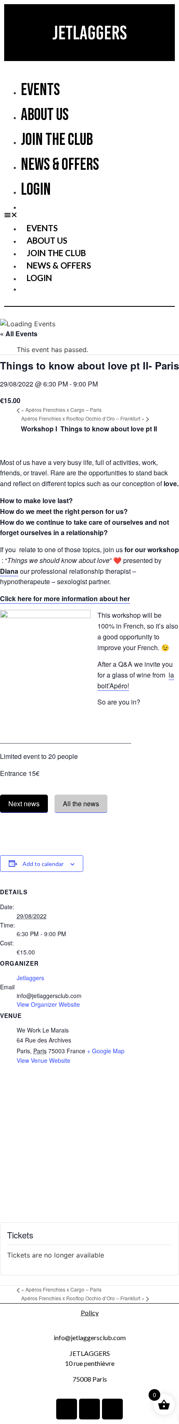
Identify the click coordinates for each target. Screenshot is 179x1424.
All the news (81, 803)
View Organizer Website (48, 1004)
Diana (9, 571)
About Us (45, 115)
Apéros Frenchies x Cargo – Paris (61, 409)
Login (36, 190)
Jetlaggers (30, 978)
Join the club (57, 140)
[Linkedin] (66, 1409)
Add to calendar (43, 863)
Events (40, 90)
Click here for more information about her (65, 598)
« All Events (18, 333)
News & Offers (60, 165)
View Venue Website (43, 1060)
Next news (24, 803)
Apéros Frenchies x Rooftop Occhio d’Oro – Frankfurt (82, 418)
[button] (89, 215)
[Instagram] (89, 1409)
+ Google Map (105, 1051)
